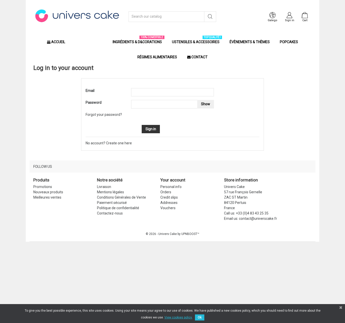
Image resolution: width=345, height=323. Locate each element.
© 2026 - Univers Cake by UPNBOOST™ (172, 234)
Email (90, 91)
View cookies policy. (178, 317)
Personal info (171, 187)
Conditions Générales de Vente (121, 197)
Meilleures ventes (47, 197)
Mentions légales (110, 192)
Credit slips (169, 197)
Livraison (104, 187)
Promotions (42, 187)
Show (205, 104)
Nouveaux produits (48, 192)
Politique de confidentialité (118, 208)
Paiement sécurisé (112, 203)
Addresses (169, 203)
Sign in (150, 129)
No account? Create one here (109, 143)
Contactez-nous (110, 213)
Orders (165, 192)
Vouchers (168, 208)
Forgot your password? (104, 115)
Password (94, 102)
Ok (200, 317)
